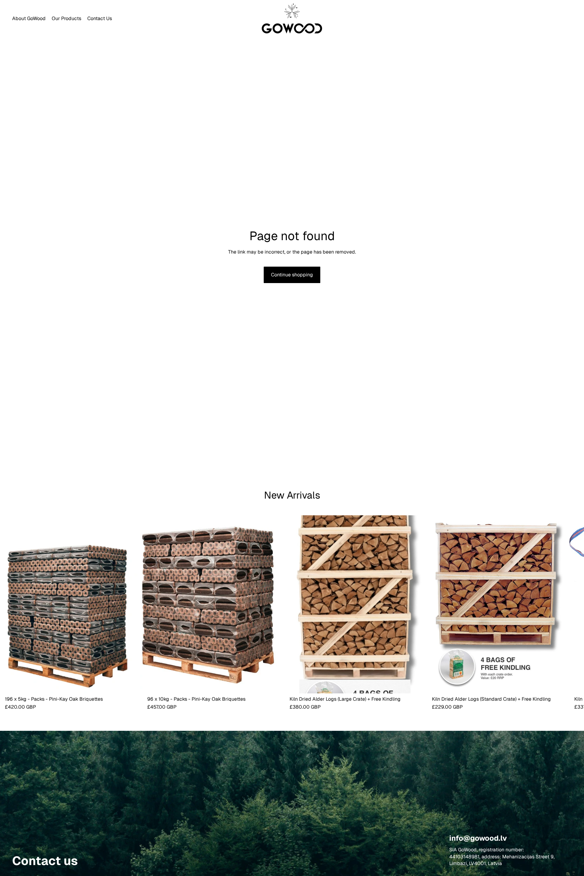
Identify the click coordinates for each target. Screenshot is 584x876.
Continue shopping (292, 275)
